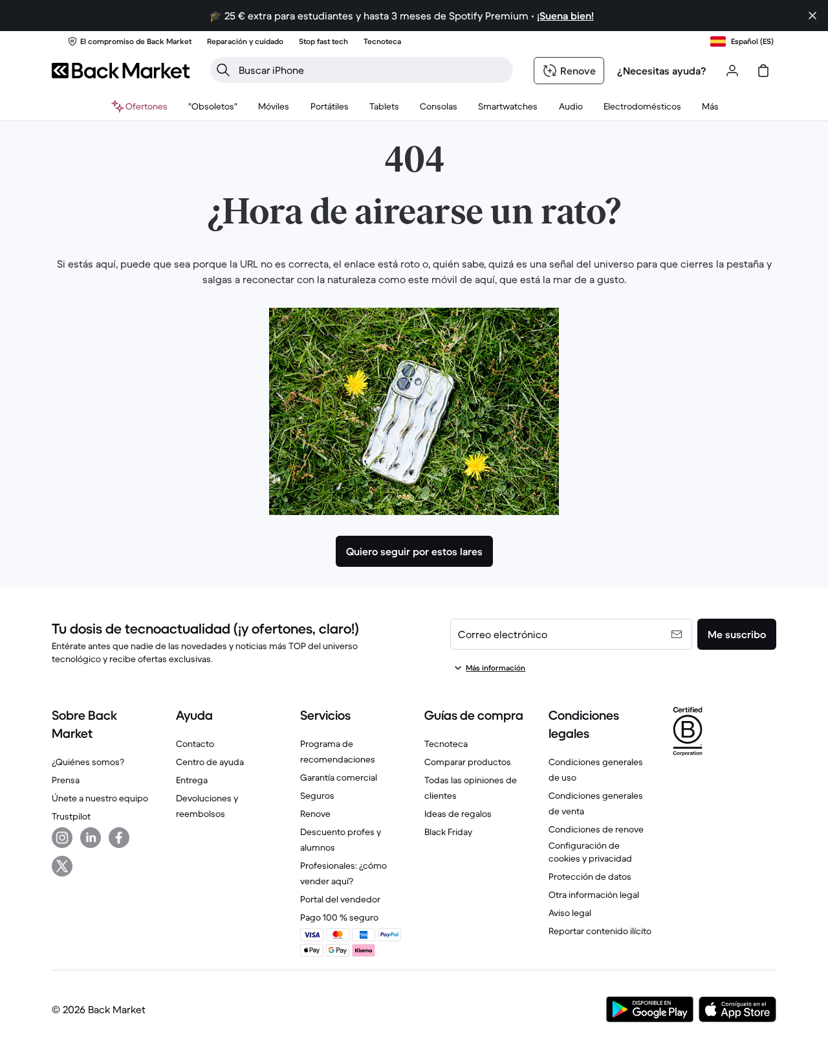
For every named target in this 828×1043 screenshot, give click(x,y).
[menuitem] (274, 106)
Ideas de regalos (458, 814)
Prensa (66, 780)
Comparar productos (467, 762)
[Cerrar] (812, 15)
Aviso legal (570, 913)
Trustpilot (71, 816)
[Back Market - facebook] (119, 837)
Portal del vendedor (340, 899)
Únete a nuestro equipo (100, 798)
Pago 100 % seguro (339, 917)
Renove (315, 814)
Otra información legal (594, 894)
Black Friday (448, 832)
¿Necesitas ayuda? (661, 70)
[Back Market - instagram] (62, 837)
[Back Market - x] (62, 866)
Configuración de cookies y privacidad (590, 852)
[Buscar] (223, 70)
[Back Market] (121, 70)
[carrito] (763, 71)
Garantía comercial (338, 777)
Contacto (195, 744)
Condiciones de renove (596, 829)
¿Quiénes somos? (88, 762)
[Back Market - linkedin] (90, 837)
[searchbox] (372, 70)
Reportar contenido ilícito (600, 931)
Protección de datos (590, 876)
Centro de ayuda (210, 762)
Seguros (317, 795)
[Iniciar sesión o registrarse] (732, 71)
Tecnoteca (446, 744)
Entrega (192, 780)
